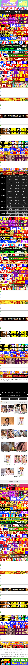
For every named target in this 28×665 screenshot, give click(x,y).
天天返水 (24, 197)
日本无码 (24, 176)
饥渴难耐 (17, 188)
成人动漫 (24, 179)
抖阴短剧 (17, 215)
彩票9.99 (9, 197)
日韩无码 (24, 215)
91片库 (10, 203)
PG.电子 (23, 399)
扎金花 (17, 197)
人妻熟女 (9, 185)
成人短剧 (24, 212)
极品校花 (9, 215)
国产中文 (9, 212)
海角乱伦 (17, 209)
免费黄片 (24, 206)
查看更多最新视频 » (14, 481)
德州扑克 (24, 194)
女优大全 (17, 203)
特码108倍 (14, 399)
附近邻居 (9, 188)
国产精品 (9, 176)
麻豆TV (17, 200)
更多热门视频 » (23, 402)
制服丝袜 (17, 185)
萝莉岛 (24, 203)
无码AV (3, 201)
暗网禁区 (9, 209)
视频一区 (3, 177)
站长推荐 (3, 189)
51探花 (24, 200)
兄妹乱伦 (17, 212)
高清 (17, 392)
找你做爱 (24, 188)
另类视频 (24, 185)
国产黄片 (9, 206)
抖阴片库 (3, 207)
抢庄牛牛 (17, 194)
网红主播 (17, 176)
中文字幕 (17, 182)
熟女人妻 (17, 206)
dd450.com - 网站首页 (13, 12)
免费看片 (3, 213)
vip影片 (5, 399)
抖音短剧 (9, 200)
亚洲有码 (9, 179)
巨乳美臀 (24, 182)
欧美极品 (17, 179)
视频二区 (3, 183)
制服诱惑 (24, 209)
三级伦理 (9, 182)
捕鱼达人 (9, 194)
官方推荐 (3, 195)
